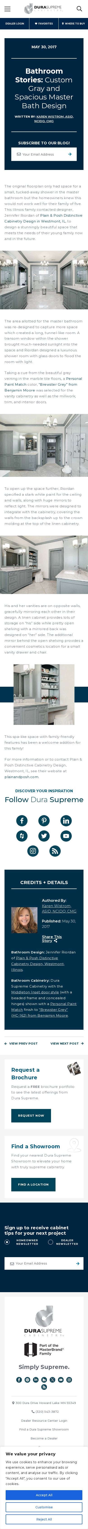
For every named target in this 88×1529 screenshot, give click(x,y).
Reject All (44, 1519)
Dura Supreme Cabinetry (43, 9)
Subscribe (70, 154)
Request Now (31, 1115)
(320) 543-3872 (47, 1411)
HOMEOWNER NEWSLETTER (27, 1242)
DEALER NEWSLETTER (67, 1242)
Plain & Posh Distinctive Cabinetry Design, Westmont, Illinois (38, 964)
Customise (44, 1507)
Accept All (44, 1495)
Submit (77, 1263)
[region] (44, 1488)
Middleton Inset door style (35, 992)
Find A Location (33, 1184)
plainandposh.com (21, 777)
